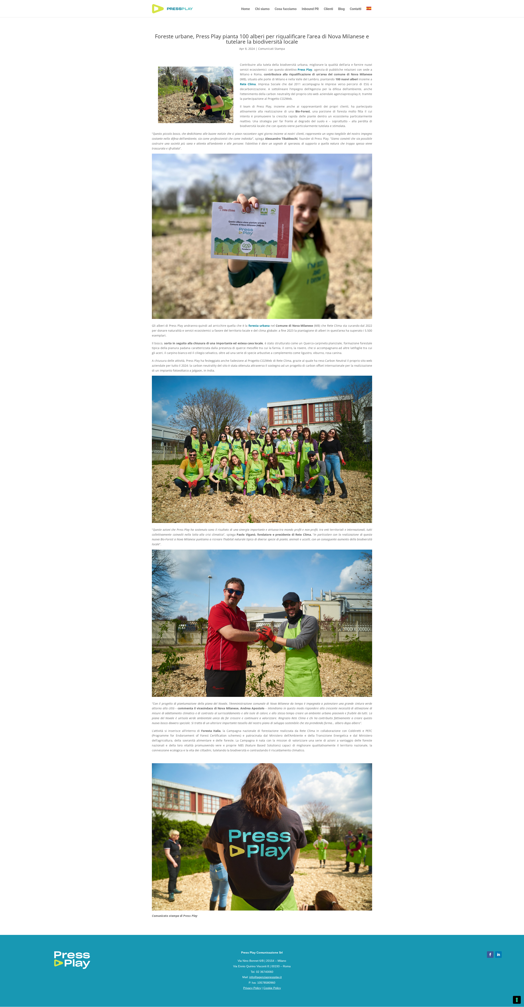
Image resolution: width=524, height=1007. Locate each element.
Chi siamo (262, 9)
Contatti (355, 9)
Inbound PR (310, 9)
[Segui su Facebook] (490, 954)
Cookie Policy (272, 988)
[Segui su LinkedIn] (498, 954)
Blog (341, 9)
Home (245, 9)
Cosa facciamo (286, 9)
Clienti (328, 9)
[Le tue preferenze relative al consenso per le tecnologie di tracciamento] (517, 1000)
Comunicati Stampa (271, 49)
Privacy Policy (252, 988)
